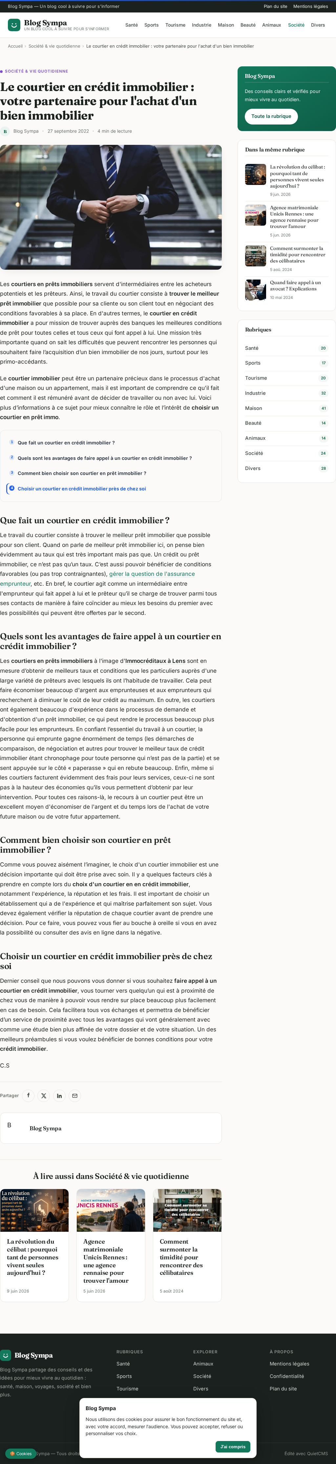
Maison (226, 25)
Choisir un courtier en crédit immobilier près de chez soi (82, 488)
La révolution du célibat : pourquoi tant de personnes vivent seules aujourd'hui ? (32, 1257)
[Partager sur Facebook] (28, 1096)
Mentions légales (310, 6)
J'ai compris (232, 1446)
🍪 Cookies (21, 1453)
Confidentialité (287, 1376)
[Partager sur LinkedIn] (59, 1096)
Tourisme (175, 25)
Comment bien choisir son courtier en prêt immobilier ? (82, 473)
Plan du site (275, 6)
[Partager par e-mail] (75, 1096)
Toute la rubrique (271, 116)
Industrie (201, 25)
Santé (131, 25)
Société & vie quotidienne (54, 46)
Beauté (248, 25)
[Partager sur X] (43, 1096)
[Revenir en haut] (321, 1453)
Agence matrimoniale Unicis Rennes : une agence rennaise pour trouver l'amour (106, 1261)
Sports (151, 25)
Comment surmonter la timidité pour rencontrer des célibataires (181, 1257)
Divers (318, 25)
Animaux (271, 25)
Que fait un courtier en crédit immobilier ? (66, 442)
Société (296, 25)
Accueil (15, 46)
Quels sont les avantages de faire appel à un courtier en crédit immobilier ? (105, 458)
